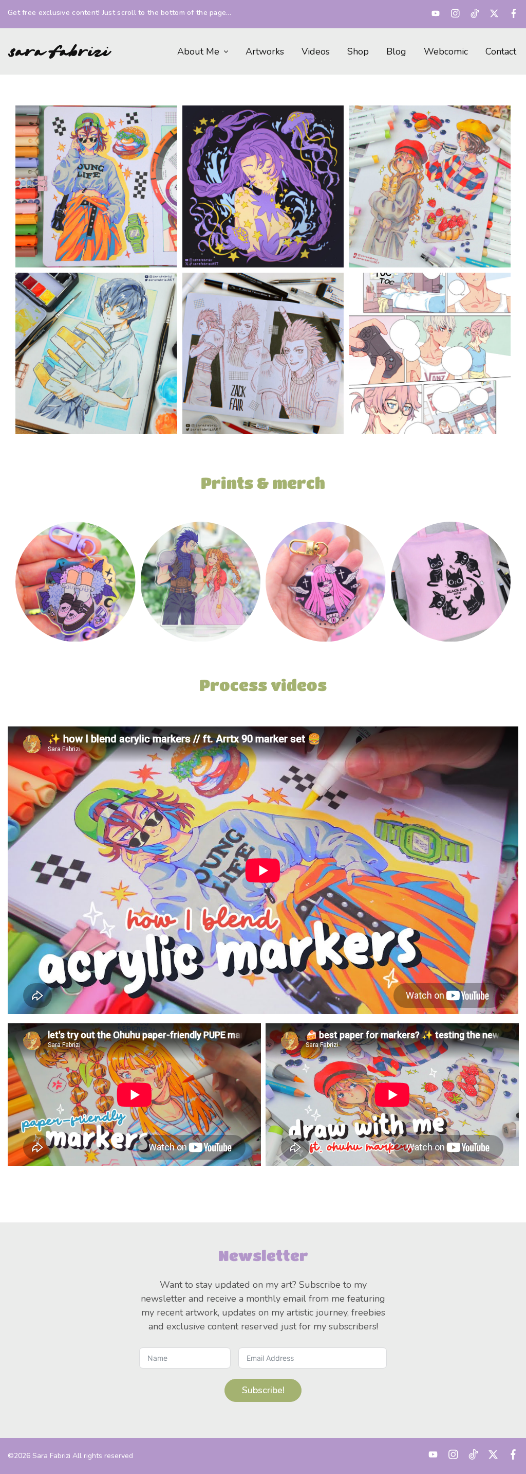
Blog (396, 51)
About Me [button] (198, 51)
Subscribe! (263, 1390)
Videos (316, 51)
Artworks (265, 51)
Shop (358, 51)
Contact (500, 51)
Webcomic (446, 51)
